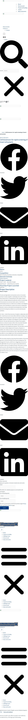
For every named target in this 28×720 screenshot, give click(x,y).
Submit (4, 507)
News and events (22, 11)
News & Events (6, 26)
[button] (4, 37)
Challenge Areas (6, 536)
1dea (1, 712)
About (19, 4)
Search (1, 70)
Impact (20, 9)
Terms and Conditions (8, 712)
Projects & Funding (22, 7)
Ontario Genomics (4, 278)
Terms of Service (8, 505)
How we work (21, 6)
